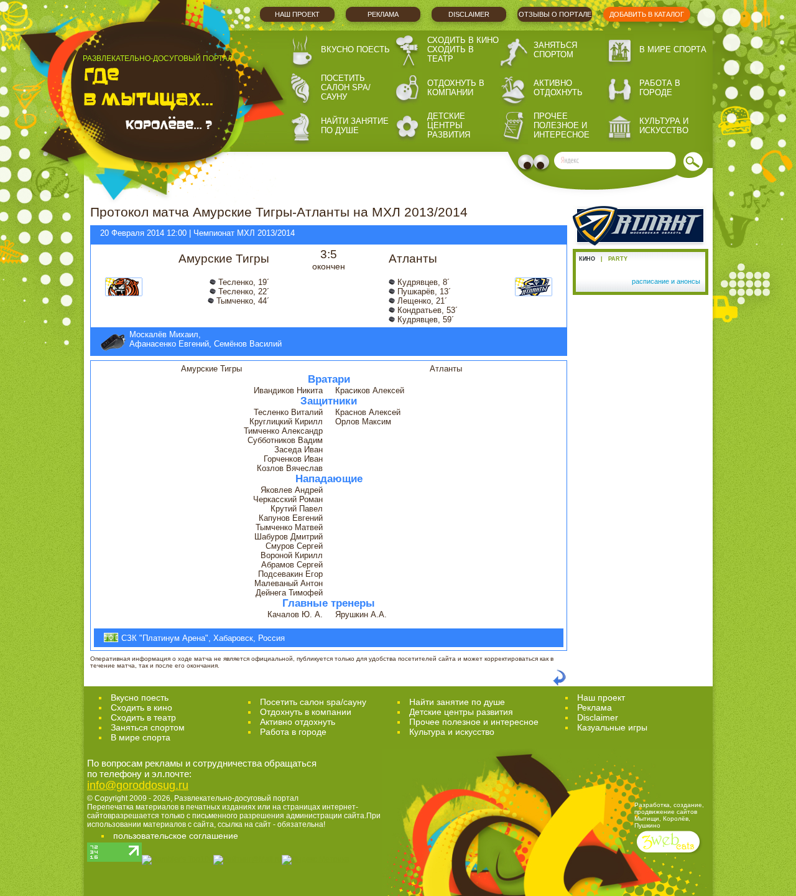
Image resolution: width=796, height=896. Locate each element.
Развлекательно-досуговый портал (236, 798)
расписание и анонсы (666, 281)
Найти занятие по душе (355, 125)
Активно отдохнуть (558, 87)
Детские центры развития (448, 125)
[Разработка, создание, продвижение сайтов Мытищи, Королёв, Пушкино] (669, 854)
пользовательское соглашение (175, 836)
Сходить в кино (463, 40)
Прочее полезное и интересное (562, 125)
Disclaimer (468, 14)
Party (617, 259)
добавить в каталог (646, 14)
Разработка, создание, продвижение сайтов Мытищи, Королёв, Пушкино (669, 815)
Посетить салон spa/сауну (346, 87)
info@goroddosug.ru (137, 785)
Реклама (383, 14)
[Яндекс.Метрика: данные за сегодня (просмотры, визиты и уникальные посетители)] (315, 860)
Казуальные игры (612, 727)
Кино (587, 259)
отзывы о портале (555, 14)
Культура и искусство (663, 125)
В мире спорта (672, 49)
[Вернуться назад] (559, 683)
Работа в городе (659, 87)
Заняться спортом (555, 49)
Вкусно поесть (355, 49)
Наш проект (297, 14)
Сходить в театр (450, 54)
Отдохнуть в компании (455, 87)
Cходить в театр (143, 717)
